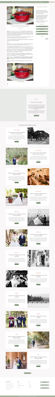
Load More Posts (27, 373)
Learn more (36, 115)
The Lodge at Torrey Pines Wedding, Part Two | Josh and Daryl (16, 133)
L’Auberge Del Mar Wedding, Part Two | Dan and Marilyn (16, 214)
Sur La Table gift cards (15, 50)
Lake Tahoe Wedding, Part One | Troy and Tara (38, 317)
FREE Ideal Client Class (9, 384)
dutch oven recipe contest (24, 46)
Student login (44, 382)
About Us (30, 385)
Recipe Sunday (21, 27)
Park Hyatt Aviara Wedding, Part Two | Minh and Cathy (16, 174)
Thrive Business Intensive (10, 385)
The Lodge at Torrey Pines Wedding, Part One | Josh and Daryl (38, 153)
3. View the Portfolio (42, 31)
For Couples (19, 384)
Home (30, 384)
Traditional (39, 150)
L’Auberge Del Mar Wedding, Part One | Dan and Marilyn (38, 235)
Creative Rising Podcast (10, 387)
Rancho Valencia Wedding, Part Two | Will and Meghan (16, 337)
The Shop (18, 387)
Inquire (30, 387)
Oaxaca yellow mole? (22, 48)
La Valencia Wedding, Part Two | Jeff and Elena (17, 255)
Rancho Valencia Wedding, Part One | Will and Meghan (38, 357)
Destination (16, 293)
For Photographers (20, 385)
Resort (36, 150)
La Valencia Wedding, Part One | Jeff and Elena (38, 276)
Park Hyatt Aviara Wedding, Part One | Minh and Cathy (38, 194)
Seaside (18, 211)
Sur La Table (17, 55)
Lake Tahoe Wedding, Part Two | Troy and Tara (16, 296)
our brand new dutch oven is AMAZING (15, 31)
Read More (16, 141)
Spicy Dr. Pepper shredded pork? (14, 48)
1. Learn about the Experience (42, 26)
